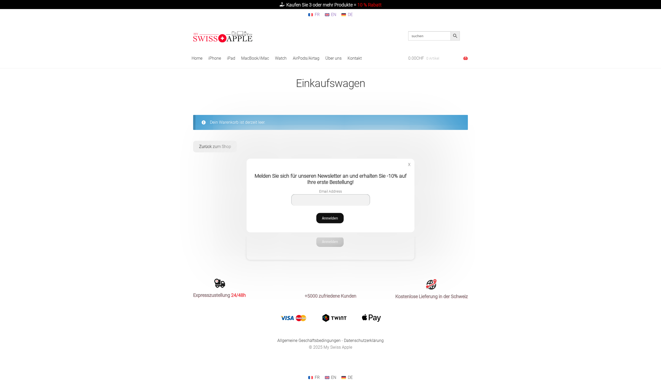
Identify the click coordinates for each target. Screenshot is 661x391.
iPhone (214, 58)
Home (197, 58)
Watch (281, 58)
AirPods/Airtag (306, 58)
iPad (231, 58)
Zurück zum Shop (215, 146)
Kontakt (355, 58)
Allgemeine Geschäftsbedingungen (309, 340)
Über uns (333, 58)
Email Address (330, 191)
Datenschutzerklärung (364, 340)
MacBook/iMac (255, 58)
